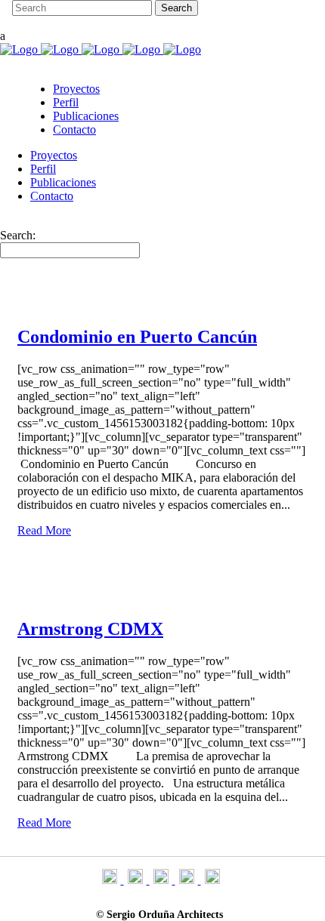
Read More (44, 530)
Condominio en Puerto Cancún (137, 337)
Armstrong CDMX (90, 629)
